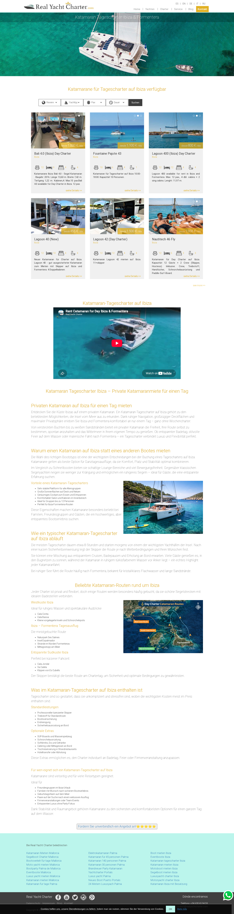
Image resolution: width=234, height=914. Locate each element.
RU (203, 3)
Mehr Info (182, 909)
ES (177, 3)
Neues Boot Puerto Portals (104, 880)
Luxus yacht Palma (99, 876)
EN (184, 3)
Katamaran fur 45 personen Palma (108, 856)
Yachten (149, 9)
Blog (190, 9)
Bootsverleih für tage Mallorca (43, 860)
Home (137, 9)
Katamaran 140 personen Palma (107, 860)
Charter (164, 9)
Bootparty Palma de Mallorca (43, 868)
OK (170, 909)
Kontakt (202, 9)
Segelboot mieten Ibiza (163, 872)
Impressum (48, 903)
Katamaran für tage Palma (41, 883)
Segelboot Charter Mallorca (42, 856)
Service (178, 9)
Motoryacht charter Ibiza (164, 880)
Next (90, 130)
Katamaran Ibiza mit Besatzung (168, 883)
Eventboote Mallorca (38, 872)
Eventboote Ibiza (160, 856)
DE (191, 3)
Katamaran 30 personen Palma (106, 864)
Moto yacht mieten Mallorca (43, 864)
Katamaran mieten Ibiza (164, 864)
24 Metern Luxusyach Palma (105, 883)
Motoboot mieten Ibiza (163, 868)
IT (197, 3)
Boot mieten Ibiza (160, 853)
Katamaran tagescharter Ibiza (167, 860)
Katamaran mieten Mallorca (42, 880)
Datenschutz (33, 903)
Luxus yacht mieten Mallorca (43, 876)
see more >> (199, 285)
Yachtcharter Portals (100, 872)
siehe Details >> (74, 190)
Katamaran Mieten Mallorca (42, 853)
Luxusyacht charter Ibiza (164, 876)
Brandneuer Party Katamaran (105, 868)
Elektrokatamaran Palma (102, 853)
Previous (26, 130)
